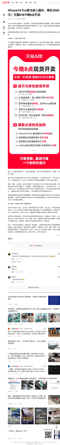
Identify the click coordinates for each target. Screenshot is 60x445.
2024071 (56, 442)
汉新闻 (9, 361)
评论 (16, 374)
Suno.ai (42, 442)
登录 (33, 246)
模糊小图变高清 (36, 442)
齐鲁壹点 (10, 304)
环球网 (9, 348)
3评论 (15, 403)
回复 (13, 259)
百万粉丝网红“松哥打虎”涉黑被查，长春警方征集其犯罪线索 (27, 298)
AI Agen (35, 444)
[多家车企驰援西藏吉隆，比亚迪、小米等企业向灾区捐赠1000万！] (41, 416)
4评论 (15, 324)
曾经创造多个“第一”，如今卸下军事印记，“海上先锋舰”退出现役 (27, 342)
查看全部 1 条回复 (16, 261)
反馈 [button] (57, 433)
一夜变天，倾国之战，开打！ (18, 431)
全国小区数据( (27, 442)
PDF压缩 (40, 444)
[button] (13, 2)
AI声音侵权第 (29, 444)
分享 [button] (4, 34)
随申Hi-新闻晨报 (22, 19)
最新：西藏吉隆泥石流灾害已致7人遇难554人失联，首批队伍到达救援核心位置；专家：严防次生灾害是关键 (27, 397)
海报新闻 (10, 391)
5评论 (15, 438)
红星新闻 (10, 403)
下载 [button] (56, 438)
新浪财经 (10, 438)
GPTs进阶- (20, 442)
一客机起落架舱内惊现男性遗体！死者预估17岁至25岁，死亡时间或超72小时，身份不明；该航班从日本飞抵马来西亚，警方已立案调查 (26, 356)
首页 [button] (57, 428)
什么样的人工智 (49, 442)
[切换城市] (23, 2)
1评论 (14, 361)
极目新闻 (10, 324)
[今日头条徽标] (6, 2)
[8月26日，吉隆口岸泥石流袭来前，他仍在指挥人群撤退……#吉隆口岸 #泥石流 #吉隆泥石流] (14, 416)
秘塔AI (15, 442)
